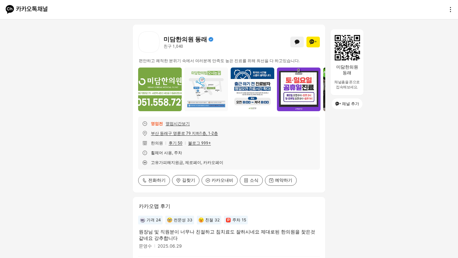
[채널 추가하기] (313, 42)
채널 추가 (350, 103)
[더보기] (449, 9)
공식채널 (211, 39)
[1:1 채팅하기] (297, 42)
